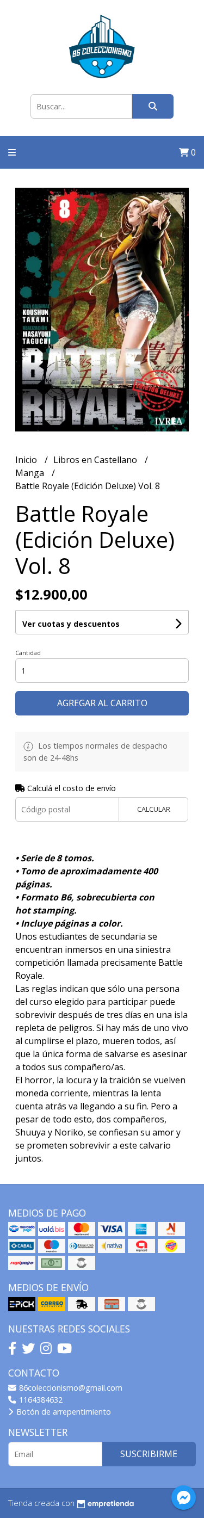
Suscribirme (148, 1454)
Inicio (27, 460)
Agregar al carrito (102, 703)
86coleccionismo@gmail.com (69, 1388)
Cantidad (28, 653)
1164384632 (40, 1399)
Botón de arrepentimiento (62, 1411)
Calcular (153, 809)
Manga (30, 473)
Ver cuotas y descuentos (71, 624)
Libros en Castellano (96, 460)
